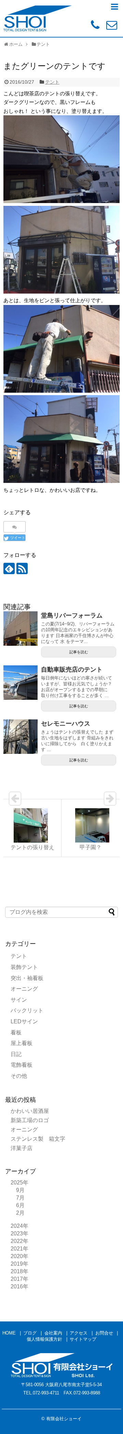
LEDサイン (24, 1021)
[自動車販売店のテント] (20, 682)
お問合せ (104, 1333)
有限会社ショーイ (64, 1418)
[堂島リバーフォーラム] (20, 628)
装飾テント (24, 967)
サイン (19, 1000)
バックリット (27, 1010)
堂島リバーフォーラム (71, 615)
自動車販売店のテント (71, 669)
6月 (20, 1205)
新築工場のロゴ (30, 1120)
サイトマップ (83, 1339)
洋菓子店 (21, 1148)
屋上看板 (21, 1043)
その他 (19, 1076)
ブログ (30, 1333)
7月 (20, 1198)
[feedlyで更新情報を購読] (9, 568)
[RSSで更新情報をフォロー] (22, 568)
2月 (20, 1213)
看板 (16, 1032)
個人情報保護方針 (44, 1339)
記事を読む (78, 652)
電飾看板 (21, 1065)
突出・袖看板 (27, 978)
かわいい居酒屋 (30, 1111)
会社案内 (53, 1333)
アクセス (78, 1333)
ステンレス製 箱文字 (38, 1139)
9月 (20, 1190)
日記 (16, 1054)
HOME (9, 1333)
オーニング (24, 989)
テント (52, 82)
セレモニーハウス (65, 723)
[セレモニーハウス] (20, 736)
